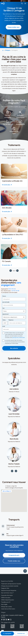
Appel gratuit (8, 633)
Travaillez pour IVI (5, 602)
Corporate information (7, 595)
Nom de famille (5, 302)
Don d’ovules (6, 208)
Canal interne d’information (8, 609)
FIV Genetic (6, 261)
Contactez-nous (21, 633)
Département (5, 314)
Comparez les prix (14, 555)
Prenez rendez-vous (13, 27)
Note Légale (4, 604)
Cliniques (7, 50)
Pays (3, 308)
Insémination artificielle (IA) (12, 181)
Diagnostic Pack (5, 588)
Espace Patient (6, 1)
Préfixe (4, 320)
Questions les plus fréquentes (8, 590)
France (24, 1)
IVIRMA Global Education (7, 600)
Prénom (4, 296)
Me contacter (14, 348)
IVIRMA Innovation (5, 597)
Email (3, 326)
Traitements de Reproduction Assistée (11, 583)
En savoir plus (6, 185)
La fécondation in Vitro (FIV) (12, 235)
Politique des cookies (6, 606)
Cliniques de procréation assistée (9, 586)
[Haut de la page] (25, 571)
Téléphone (10, 320)
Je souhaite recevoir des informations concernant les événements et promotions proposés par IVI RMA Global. (15, 342)
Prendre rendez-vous (14, 561)
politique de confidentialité (18, 337)
